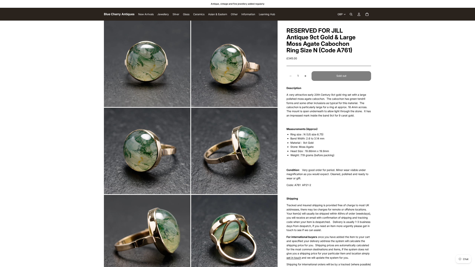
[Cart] (367, 14)
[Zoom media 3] (147, 151)
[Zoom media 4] (234, 151)
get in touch (293, 257)
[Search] (351, 14)
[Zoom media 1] (147, 64)
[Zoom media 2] (234, 64)
